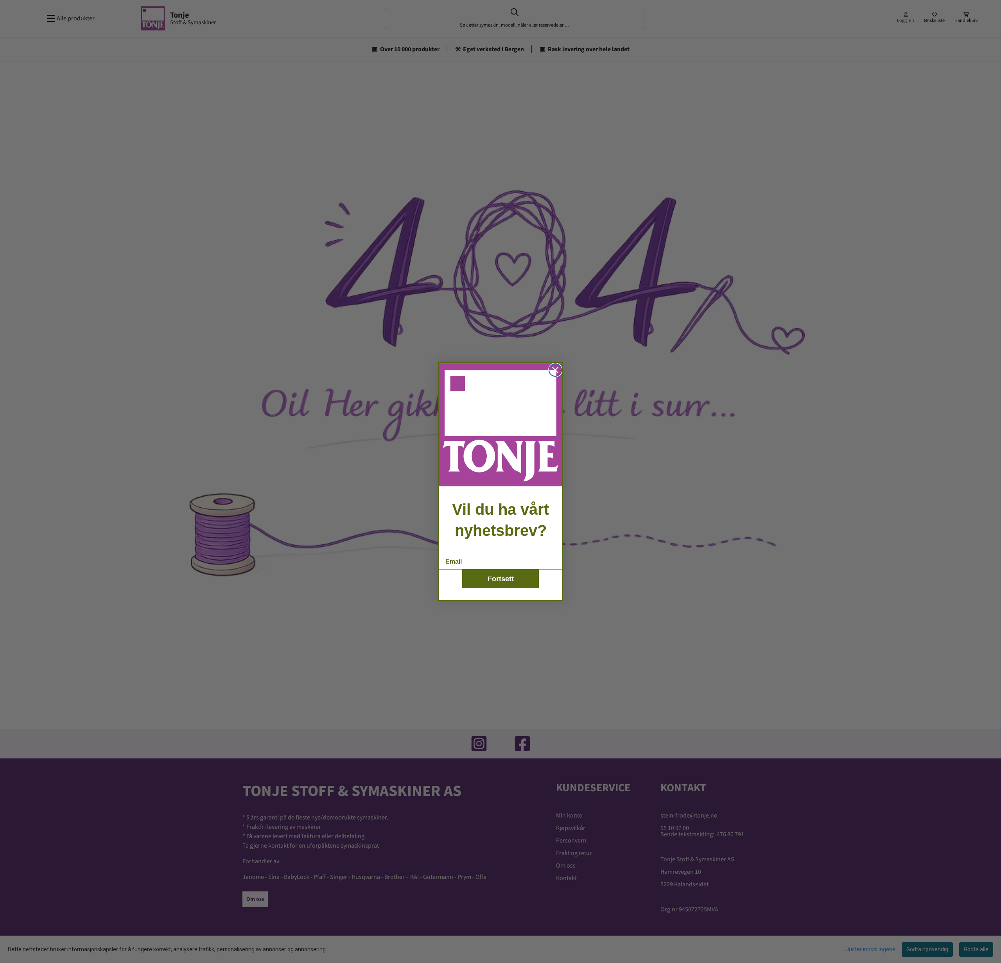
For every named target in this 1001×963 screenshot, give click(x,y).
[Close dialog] (555, 370)
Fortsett (501, 579)
